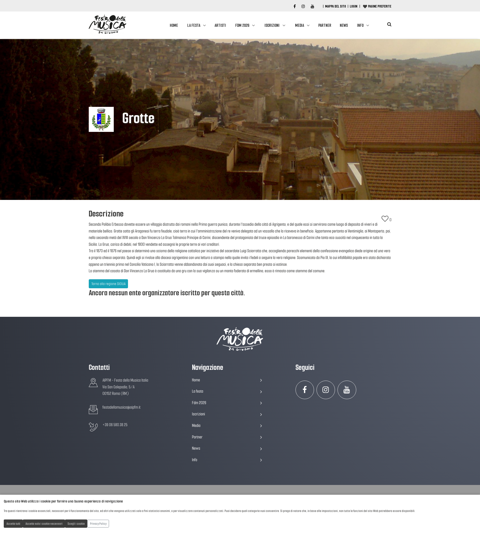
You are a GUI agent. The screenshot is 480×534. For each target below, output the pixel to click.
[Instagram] (303, 6)
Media (299, 25)
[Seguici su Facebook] (295, 6)
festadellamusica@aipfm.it (121, 407)
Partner (324, 25)
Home (174, 25)
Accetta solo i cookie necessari (44, 523)
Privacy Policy (98, 523)
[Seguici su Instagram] (325, 390)
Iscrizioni (272, 25)
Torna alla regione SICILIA (109, 283)
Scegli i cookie (76, 523)
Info (360, 25)
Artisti (220, 25)
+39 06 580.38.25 (115, 425)
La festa (193, 25)
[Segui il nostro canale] (312, 6)
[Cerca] (389, 24)
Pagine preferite (379, 6)
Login (353, 6)
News (344, 25)
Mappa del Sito (335, 6)
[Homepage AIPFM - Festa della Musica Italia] (107, 24)
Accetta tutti (13, 523)
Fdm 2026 (242, 25)
